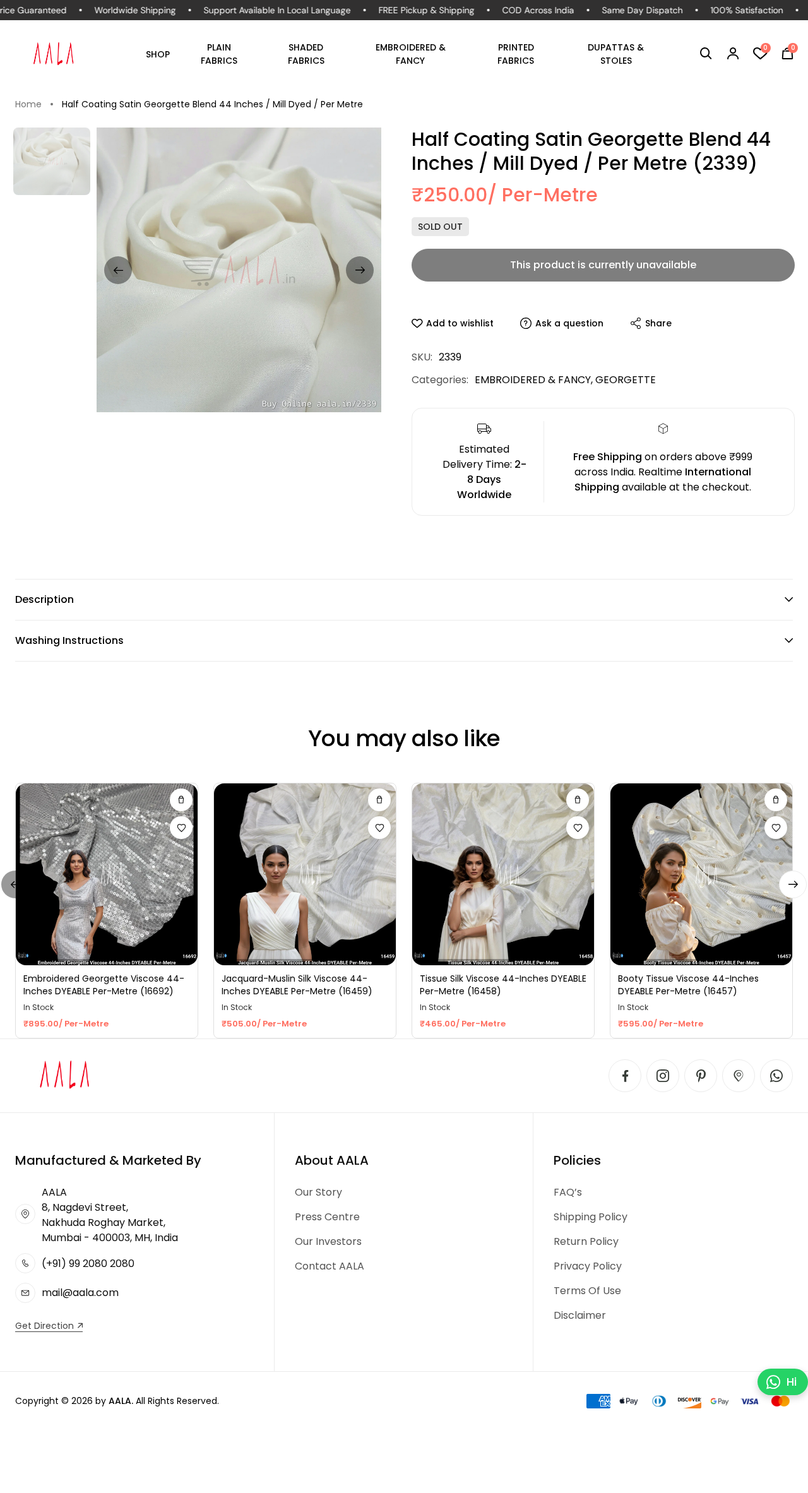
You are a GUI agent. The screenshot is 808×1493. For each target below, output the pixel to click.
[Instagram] (662, 1075)
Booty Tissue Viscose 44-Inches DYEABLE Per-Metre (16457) (688, 985)
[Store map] (738, 1075)
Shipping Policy (590, 1217)
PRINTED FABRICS (515, 54)
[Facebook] (625, 1075)
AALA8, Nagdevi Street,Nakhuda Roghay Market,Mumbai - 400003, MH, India (110, 1215)
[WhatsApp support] (776, 1075)
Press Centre (327, 1217)
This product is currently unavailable (603, 265)
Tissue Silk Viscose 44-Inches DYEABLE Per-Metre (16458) (503, 985)
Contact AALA (329, 1266)
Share (658, 323)
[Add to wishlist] (181, 827)
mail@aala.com (80, 1292)
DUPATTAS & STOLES (616, 54)
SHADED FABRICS (306, 54)
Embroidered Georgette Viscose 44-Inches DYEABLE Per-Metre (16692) (103, 985)
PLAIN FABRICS (219, 54)
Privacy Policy (588, 1266)
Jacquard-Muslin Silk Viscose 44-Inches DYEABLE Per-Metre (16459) (297, 985)
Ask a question (569, 323)
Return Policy (586, 1241)
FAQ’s (568, 1192)
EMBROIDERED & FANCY (411, 54)
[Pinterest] (700, 1075)
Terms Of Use (587, 1290)
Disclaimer (580, 1315)
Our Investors (328, 1241)
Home (28, 104)
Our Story (318, 1192)
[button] (706, 53)
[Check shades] (181, 799)
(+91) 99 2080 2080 (88, 1263)
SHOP (158, 54)
